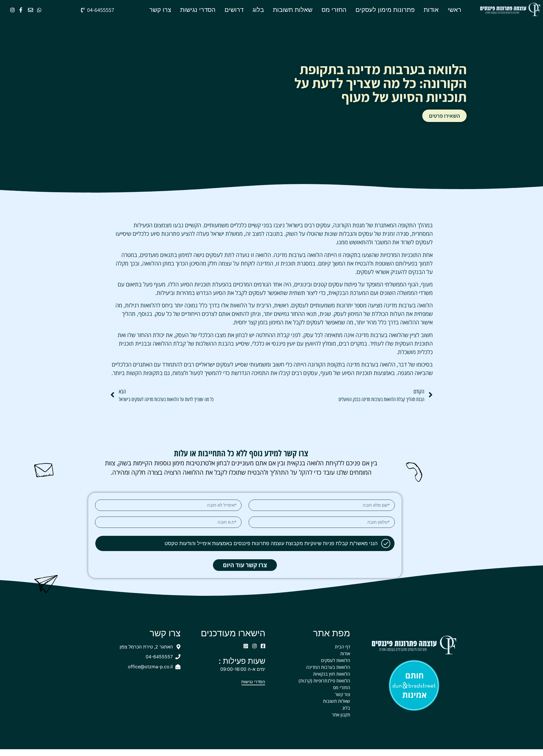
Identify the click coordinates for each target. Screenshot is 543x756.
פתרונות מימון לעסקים (385, 9)
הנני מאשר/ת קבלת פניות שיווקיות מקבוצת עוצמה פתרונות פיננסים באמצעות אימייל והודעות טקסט (271, 543)
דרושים (234, 9)
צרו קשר (160, 9)
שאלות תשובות (293, 9)
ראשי (454, 9)
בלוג (258, 9)
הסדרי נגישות (198, 9)
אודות (431, 9)
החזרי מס (334, 9)
